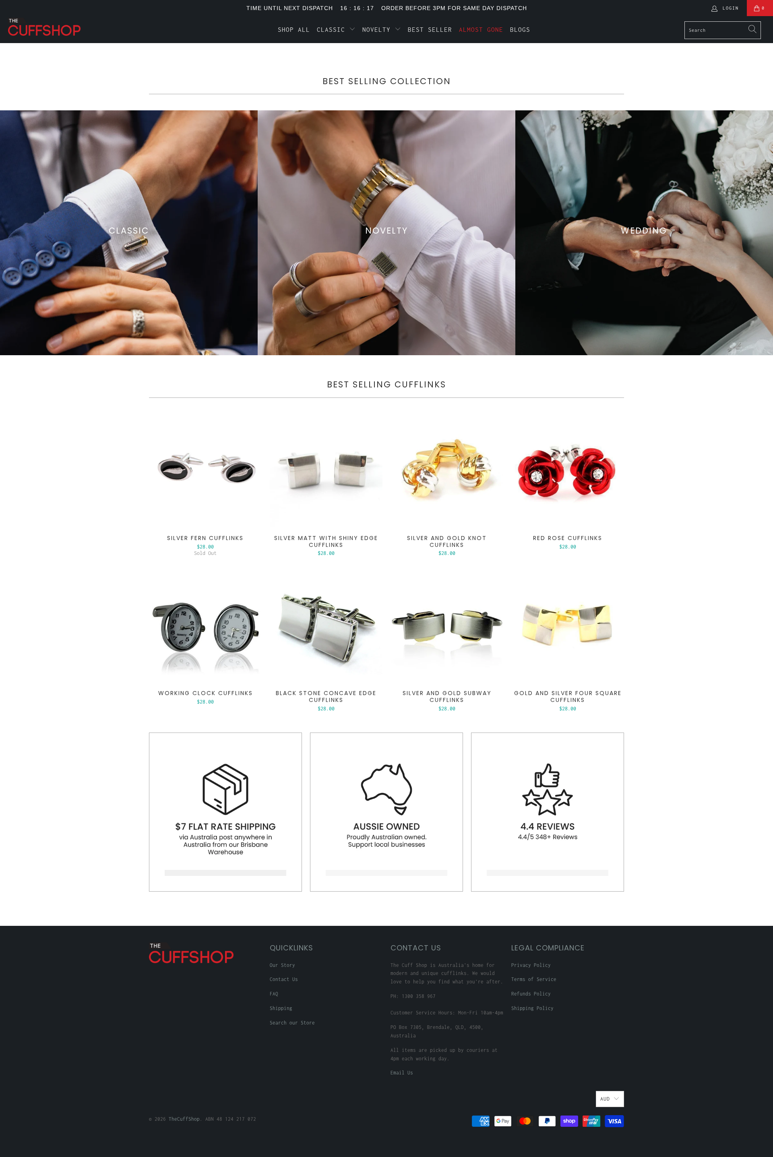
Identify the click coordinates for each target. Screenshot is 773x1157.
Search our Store (292, 1022)
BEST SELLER (430, 29)
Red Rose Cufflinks (567, 470)
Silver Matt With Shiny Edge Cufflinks (326, 470)
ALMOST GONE (481, 29)
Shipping (281, 1008)
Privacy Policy (531, 965)
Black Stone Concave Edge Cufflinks (326, 625)
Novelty (378, 29)
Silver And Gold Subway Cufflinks (447, 625)
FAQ (274, 993)
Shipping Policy (532, 1008)
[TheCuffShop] (66, 27)
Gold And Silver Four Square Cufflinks (567, 625)
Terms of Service (533, 979)
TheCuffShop (184, 1119)
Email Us (402, 1072)
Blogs (520, 29)
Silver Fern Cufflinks (205, 470)
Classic (333, 29)
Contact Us (284, 979)
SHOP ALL (294, 29)
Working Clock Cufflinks (205, 625)
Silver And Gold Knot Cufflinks (447, 470)
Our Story (282, 965)
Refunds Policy (531, 993)
